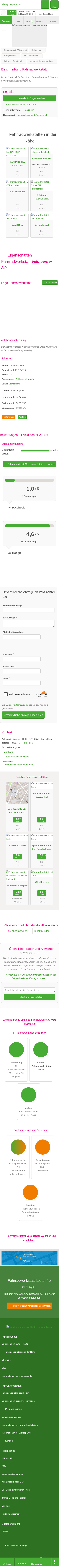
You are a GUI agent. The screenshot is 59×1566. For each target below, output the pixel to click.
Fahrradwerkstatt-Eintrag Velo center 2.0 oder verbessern (18, 1167)
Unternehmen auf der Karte (15, 1344)
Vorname (7, 654)
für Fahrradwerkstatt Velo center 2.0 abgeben (16, 1069)
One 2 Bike (17, 225)
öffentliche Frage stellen (31, 997)
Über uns (6, 1360)
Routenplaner (51, 282)
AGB (4, 1466)
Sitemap (6, 1506)
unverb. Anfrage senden (31, 98)
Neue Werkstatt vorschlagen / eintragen (31, 1305)
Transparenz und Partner (14, 1498)
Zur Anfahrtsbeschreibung (16, 756)
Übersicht (6, 21)
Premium (53, 137)
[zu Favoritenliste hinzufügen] (4, 28)
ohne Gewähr (19, 930)
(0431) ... (16, 110)
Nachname (8, 666)
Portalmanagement (11, 1514)
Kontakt (22, 417)
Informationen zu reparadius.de (17, 1376)
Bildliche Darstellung (13, 632)
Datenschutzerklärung (16, 705)
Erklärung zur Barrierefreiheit (15, 1490)
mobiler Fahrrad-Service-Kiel (41, 795)
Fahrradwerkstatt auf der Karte (21, 104)
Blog (4, 1368)
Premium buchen (13, 1409)
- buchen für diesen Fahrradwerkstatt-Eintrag (30, 1210)
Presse (5, 1531)
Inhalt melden (41, 930)
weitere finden (41, 1066)
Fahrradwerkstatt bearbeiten (15, 1393)
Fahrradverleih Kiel (42, 158)
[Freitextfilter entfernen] (45, 4)
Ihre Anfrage (9, 617)
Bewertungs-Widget (11, 1417)
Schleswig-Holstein (25, 379)
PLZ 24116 (20, 370)
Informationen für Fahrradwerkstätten (20, 1425)
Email (6, 678)
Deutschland (14, 384)
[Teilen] (47, 1562)
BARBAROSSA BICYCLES (17, 164)
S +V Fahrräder (17, 191)
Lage (18, 21)
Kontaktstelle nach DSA (13, 1482)
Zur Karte (8, 752)
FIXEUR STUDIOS (17, 845)
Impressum (7, 1458)
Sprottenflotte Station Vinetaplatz (17, 811)
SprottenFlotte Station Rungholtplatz (42, 847)
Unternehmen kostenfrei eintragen (18, 1401)
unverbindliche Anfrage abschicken (23, 714)
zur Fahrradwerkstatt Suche (3, 12)
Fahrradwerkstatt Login (16, 1545)
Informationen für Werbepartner (17, 1433)
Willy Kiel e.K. (42, 882)
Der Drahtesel (42, 225)
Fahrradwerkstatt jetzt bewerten (31, 464)
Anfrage (53, 21)
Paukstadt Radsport (17, 885)
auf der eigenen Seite (42, 1165)
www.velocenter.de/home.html (32, 115)
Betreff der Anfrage (12, 605)
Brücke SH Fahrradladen (42, 197)
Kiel (10, 374)
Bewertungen (41, 21)
